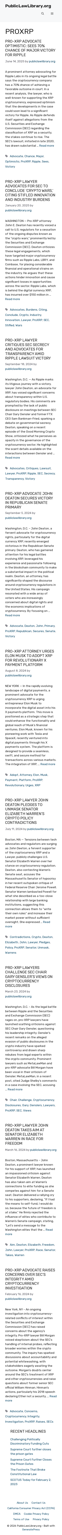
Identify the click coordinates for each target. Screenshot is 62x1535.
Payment (11, 780)
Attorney (26, 775)
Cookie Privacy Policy (36, 1513)
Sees (45, 161)
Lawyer (26, 320)
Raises (40, 1421)
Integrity (33, 1416)
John (39, 626)
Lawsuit (45, 468)
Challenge (25, 1100)
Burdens (31, 309)
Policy (9, 947)
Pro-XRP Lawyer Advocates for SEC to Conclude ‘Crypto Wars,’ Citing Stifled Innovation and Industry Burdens (30, 190)
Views (27, 1110)
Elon (36, 775)
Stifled (9, 325)
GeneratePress (31, 1529)
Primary (49, 626)
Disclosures (13, 1105)
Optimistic (12, 161)
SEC (46, 320)
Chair (13, 1100)
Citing (43, 309)
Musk (44, 775)
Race (39, 1250)
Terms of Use (21, 1519)
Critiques (32, 468)
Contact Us (38, 1502)
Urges (29, 785)
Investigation (14, 1421)
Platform (25, 780)
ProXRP (26, 161)
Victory (10, 166)
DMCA (16, 1513)
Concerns (30, 1411)
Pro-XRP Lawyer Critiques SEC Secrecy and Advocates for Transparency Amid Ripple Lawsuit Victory (28, 349)
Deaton (29, 626)
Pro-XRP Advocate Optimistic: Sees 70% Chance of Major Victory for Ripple (30, 48)
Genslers (36, 1105)
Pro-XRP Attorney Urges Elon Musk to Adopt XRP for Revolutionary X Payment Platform (29, 658)
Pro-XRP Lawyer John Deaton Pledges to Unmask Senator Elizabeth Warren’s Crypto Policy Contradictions (26, 811)
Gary (25, 1105)
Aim (12, 1244)
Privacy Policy (41, 1519)
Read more (46, 145)
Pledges (44, 942)
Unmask (43, 947)
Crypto (24, 315)
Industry (35, 315)
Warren (19, 1255)
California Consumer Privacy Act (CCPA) (31, 1508)
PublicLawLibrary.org (28, 5)
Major (40, 156)
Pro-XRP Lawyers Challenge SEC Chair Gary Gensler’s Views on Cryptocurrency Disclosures (29, 976)
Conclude (11, 315)
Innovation (12, 320)
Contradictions (20, 937)
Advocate (16, 156)
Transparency (14, 478)
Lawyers (49, 1105)
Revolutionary (14, 785)
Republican (24, 631)
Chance (29, 156)
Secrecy (49, 473)
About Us (22, 1502)
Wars (19, 325)
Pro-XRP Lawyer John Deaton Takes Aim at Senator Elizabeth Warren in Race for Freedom (26, 1134)
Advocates (17, 309)
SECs (49, 1421)
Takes (9, 1255)
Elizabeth (11, 942)
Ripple (36, 161)
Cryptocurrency (43, 1100)
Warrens (10, 952)
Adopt (14, 775)
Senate (50, 631)
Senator (30, 947)
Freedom (48, 1244)
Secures (38, 631)
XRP (37, 785)
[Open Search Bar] (42, 14)
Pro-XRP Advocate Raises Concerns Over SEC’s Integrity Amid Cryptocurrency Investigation (30, 1279)
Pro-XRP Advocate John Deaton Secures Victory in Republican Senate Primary (29, 500)
